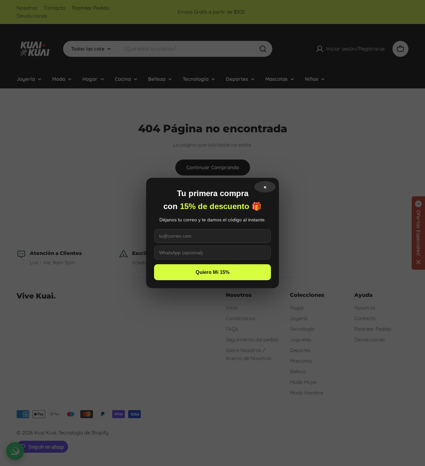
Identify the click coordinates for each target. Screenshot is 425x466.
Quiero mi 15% (212, 272)
